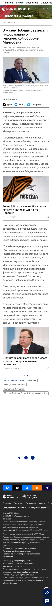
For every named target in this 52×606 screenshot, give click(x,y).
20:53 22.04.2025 (10, 22)
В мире (42, 503)
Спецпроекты (9, 508)
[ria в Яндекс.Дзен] (17, 487)
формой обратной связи (27, 572)
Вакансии (7, 519)
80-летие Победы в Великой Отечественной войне (25, 393)
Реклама (22, 508)
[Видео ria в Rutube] (47, 487)
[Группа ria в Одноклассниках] (37, 487)
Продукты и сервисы (39, 508)
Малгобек (32, 380)
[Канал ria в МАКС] (7, 487)
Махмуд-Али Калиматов (14, 385)
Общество (18, 503)
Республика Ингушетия (14, 380)
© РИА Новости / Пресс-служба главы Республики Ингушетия (25, 86)
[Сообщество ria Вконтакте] (27, 487)
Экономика (31, 503)
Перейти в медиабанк (11, 88)
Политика (7, 503)
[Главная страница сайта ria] (16, 9)
